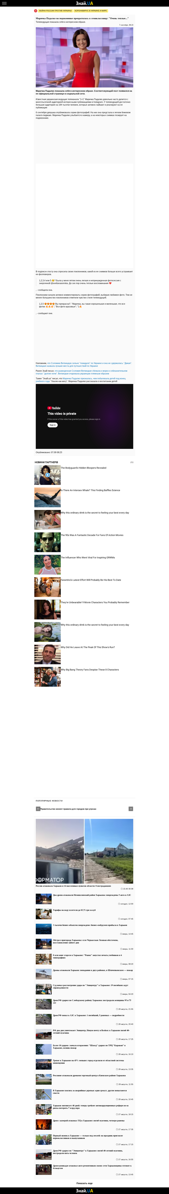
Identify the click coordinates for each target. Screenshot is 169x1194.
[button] (38, 809)
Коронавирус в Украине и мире (91, 11)
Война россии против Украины (55, 11)
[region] (84, 142)
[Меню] (4, 3)
